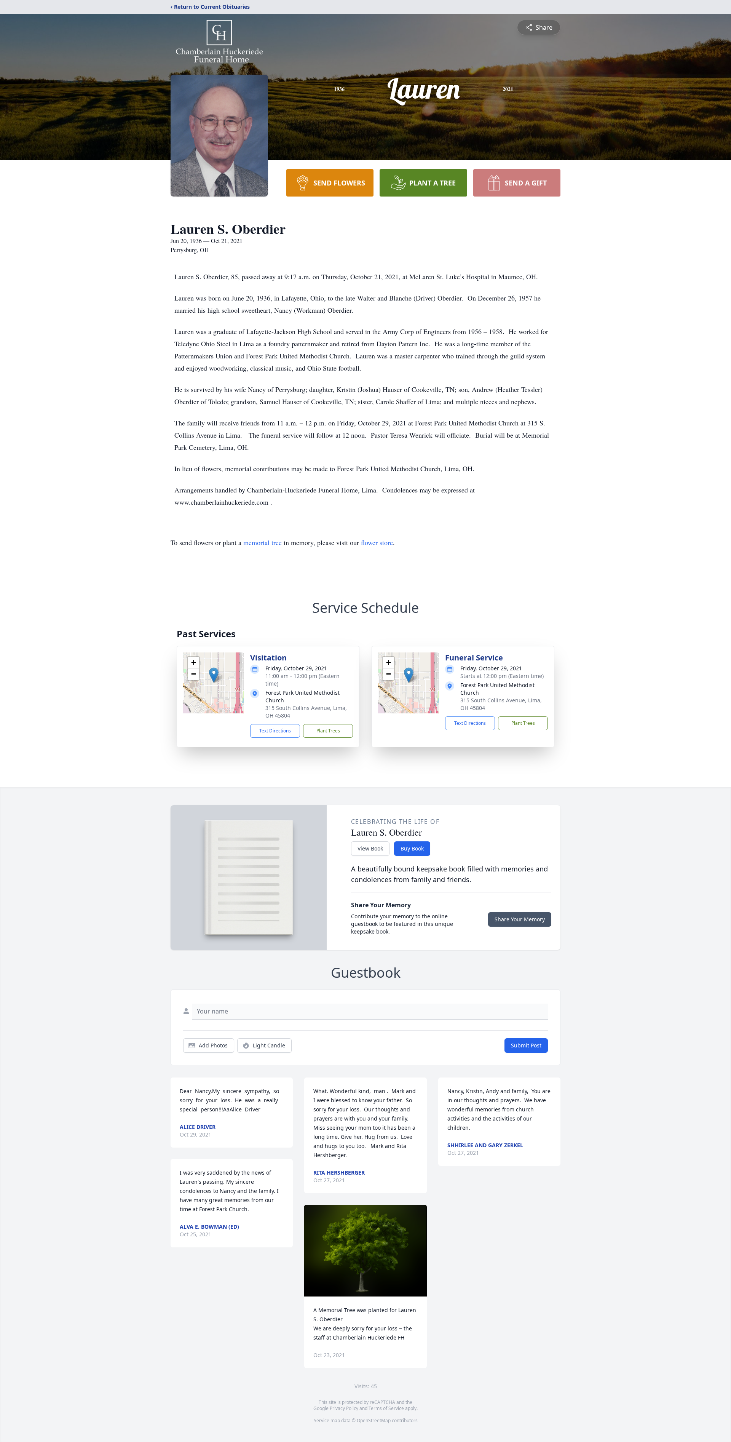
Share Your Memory (520, 919)
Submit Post (526, 1045)
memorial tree (262, 542)
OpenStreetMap (374, 1420)
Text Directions (275, 730)
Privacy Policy (344, 1408)
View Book (370, 848)
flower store (377, 542)
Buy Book (412, 848)
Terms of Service (386, 1408)
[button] (214, 675)
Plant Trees (328, 730)
